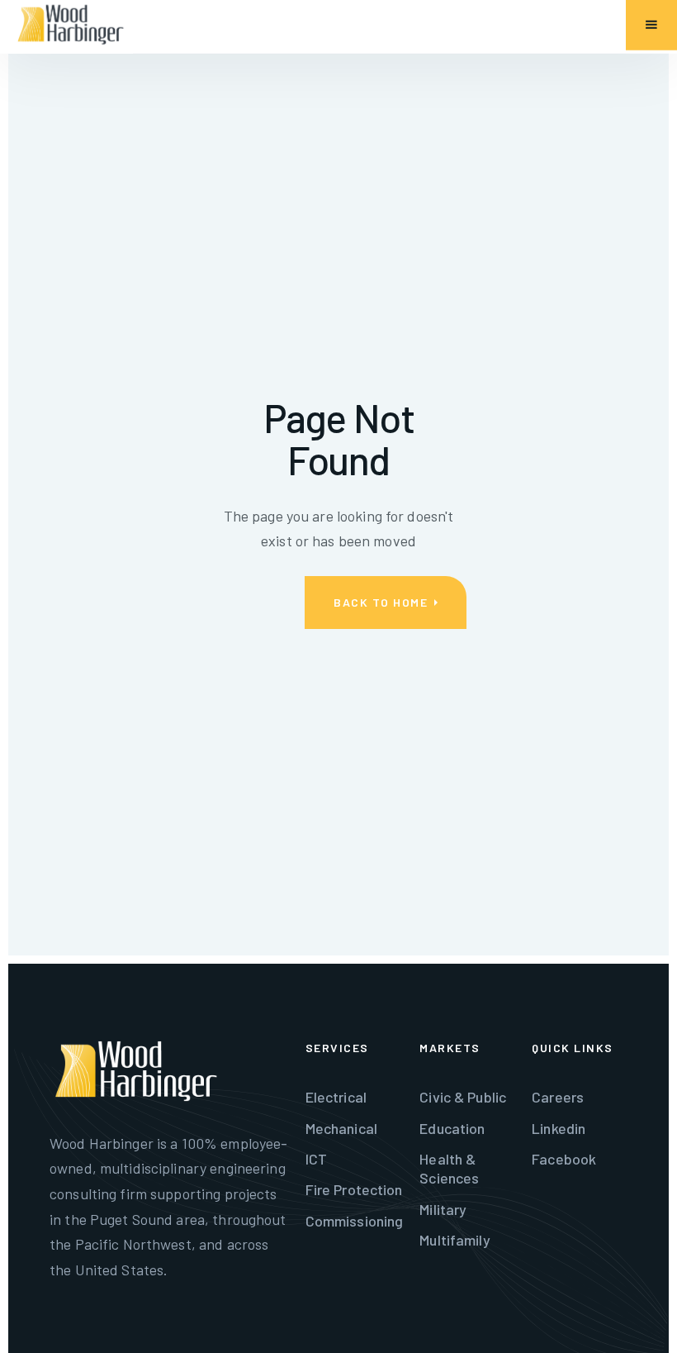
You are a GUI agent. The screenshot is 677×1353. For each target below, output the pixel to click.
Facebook (564, 1159)
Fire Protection (354, 1189)
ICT (316, 1159)
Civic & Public (462, 1097)
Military (442, 1209)
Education (452, 1128)
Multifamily (454, 1240)
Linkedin (558, 1128)
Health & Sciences (449, 1168)
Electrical (336, 1097)
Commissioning (354, 1221)
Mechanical (341, 1128)
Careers (558, 1097)
